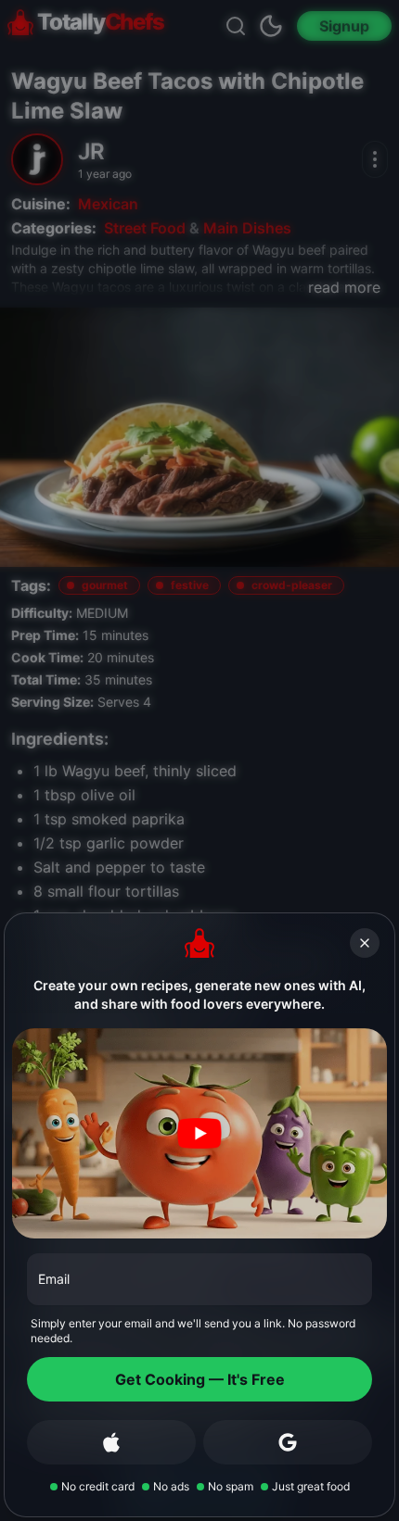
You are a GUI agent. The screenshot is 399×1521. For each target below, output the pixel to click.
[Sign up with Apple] (111, 1442)
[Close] (365, 943)
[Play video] (199, 1133)
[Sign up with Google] (287, 1442)
